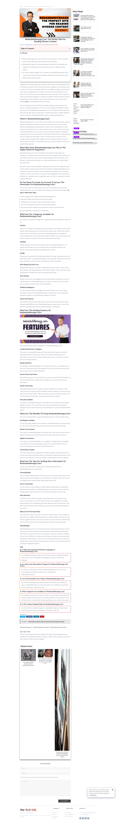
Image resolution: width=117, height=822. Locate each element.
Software (22, 813)
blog (26, 102)
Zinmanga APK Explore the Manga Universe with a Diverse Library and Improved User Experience (88, 17)
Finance (55, 812)
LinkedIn (36, 616)
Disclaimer (68, 812)
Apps (54, 814)
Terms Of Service (70, 814)
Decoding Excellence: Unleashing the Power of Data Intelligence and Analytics (88, 39)
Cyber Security (29, 813)
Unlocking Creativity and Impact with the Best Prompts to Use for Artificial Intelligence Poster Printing (84, 61)
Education (55, 816)
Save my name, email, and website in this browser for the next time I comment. (39, 777)
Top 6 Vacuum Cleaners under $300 (87, 120)
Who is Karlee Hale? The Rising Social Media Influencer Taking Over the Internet (88, 95)
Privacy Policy (69, 816)
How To (76, 132)
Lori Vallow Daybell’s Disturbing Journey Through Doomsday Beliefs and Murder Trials (88, 73)
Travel (54, 818)
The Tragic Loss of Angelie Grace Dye (86, 27)
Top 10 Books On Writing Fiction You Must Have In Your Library (88, 50)
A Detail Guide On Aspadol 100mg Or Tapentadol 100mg (86, 84)
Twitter (23, 616)
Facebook (29, 616)
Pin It (42, 616)
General (35, 45)
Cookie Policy (93, 795)
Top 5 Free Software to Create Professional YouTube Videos (87, 106)
